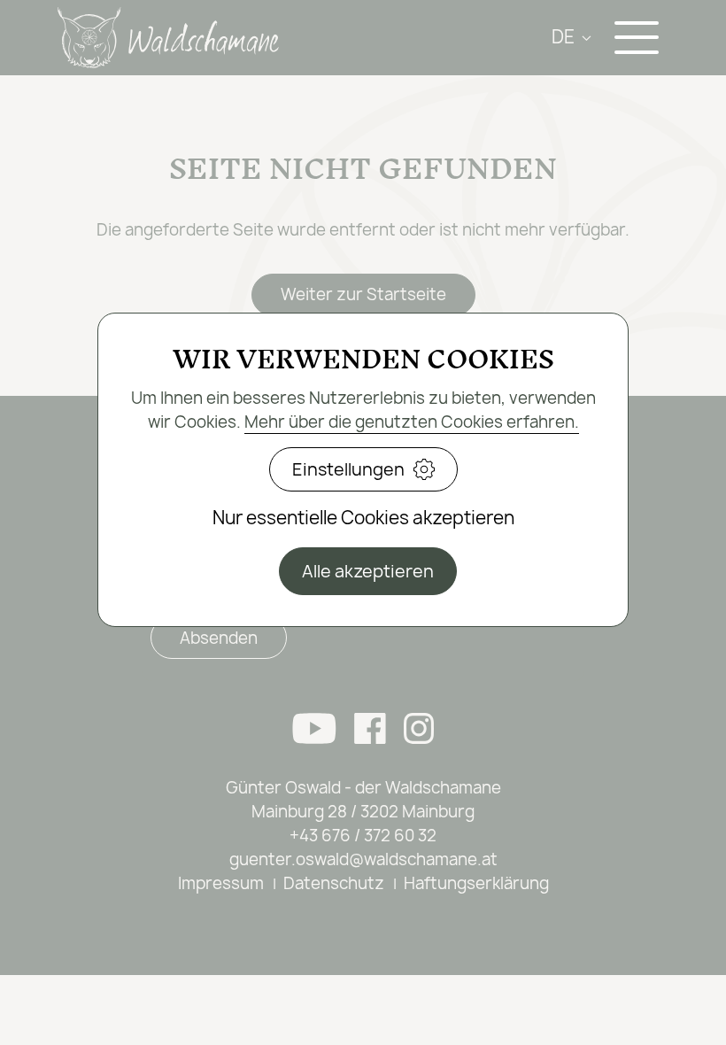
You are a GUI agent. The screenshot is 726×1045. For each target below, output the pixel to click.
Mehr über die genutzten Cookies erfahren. (411, 422)
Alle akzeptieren (368, 571)
